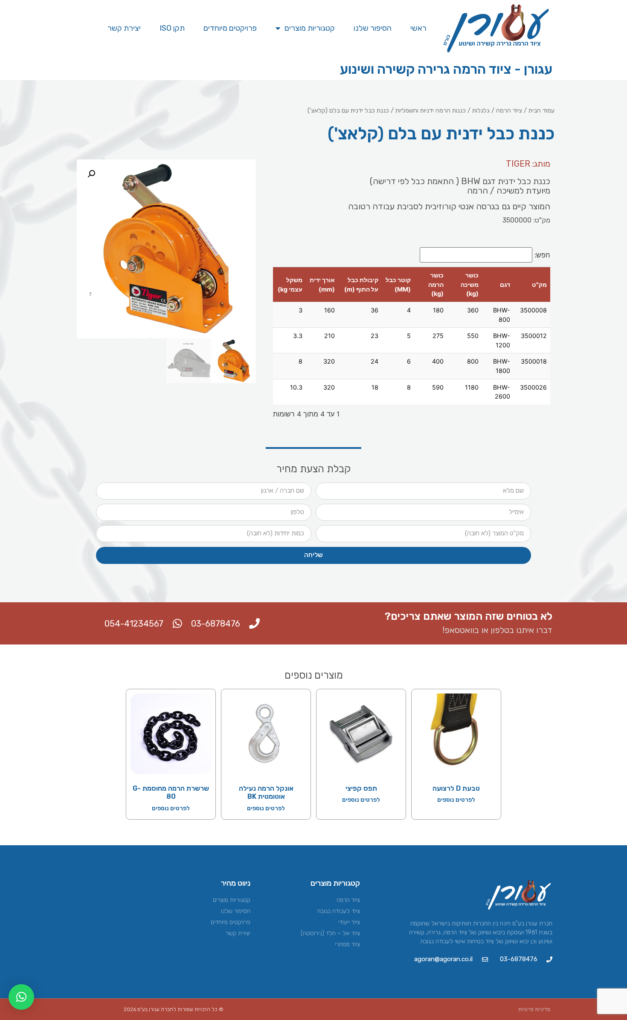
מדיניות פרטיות (534, 1009)
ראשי (418, 28)
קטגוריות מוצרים (309, 28)
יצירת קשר (124, 28)
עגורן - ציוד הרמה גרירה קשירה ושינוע (446, 69)
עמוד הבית (541, 110)
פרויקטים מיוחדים (230, 28)
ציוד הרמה (509, 110)
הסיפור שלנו (373, 28)
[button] (91, 174)
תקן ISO (172, 28)
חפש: (542, 254)
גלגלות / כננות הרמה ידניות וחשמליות (442, 110)
